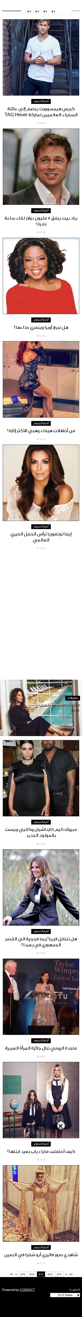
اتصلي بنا (74, 1289)
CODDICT (27, 1290)
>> (11, 1274)
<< (71, 1274)
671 (59, 1274)
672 (50, 1274)
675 (22, 1274)
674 (31, 1274)
